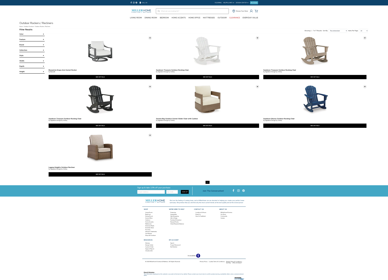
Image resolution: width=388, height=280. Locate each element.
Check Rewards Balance (177, 224)
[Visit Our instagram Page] (134, 3)
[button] (240, 11)
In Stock (254, 2)
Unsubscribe (149, 251)
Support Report (149, 249)
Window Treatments (151, 231)
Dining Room (151, 17)
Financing (173, 212)
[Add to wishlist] (150, 37)
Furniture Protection (175, 220)
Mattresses (209, 17)
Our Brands (148, 233)
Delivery (147, 243)
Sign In (172, 243)
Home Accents (179, 17)
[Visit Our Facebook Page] (233, 191)
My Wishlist (173, 247)
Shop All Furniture (150, 235)
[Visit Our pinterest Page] (136, 3)
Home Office (194, 17)
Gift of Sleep (173, 218)
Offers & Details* (237, 263)
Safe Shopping (174, 216)
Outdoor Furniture (29, 26)
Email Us (198, 214)
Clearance (234, 17)
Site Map (228, 263)
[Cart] (256, 11)
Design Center (149, 245)
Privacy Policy (203, 261)
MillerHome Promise (226, 212)
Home (21, 26)
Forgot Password (175, 245)
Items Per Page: (353, 30)
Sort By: (325, 30)
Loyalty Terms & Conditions (217, 261)
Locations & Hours (201, 212)
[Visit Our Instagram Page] (238, 191)
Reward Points (174, 222)
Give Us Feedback (201, 216)
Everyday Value (250, 17)
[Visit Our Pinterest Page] (243, 191)
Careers (223, 218)
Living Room (136, 17)
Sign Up (185, 192)
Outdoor (222, 17)
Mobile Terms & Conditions (234, 261)
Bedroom (164, 17)
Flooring (218, 2)
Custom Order (149, 247)
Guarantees (173, 214)
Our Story (223, 214)
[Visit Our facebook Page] (131, 3)
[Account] (251, 11)
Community (224, 216)
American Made (149, 226)
